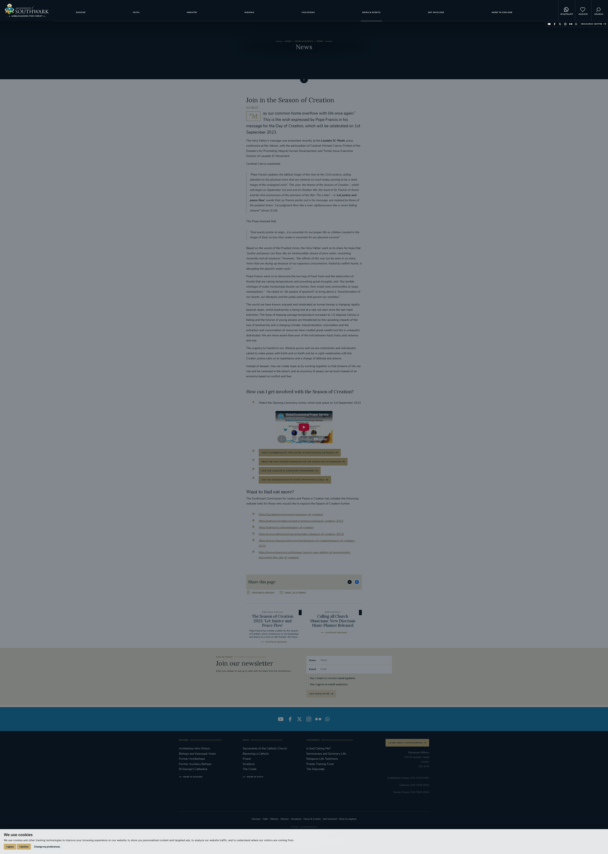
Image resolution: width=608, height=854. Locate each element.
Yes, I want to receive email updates (332, 678)
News (320, 41)
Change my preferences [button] (47, 846)
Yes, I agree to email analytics (329, 684)
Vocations (308, 12)
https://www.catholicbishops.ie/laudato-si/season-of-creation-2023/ (301, 534)
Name (312, 660)
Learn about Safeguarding (405, 742)
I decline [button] (23, 846)
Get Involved (436, 12)
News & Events (371, 12)
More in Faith (255, 777)
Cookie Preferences (308, 826)
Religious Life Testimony (322, 759)
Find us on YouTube (549, 24)
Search (598, 14)
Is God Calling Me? (318, 748)
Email (312, 669)
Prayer (247, 759)
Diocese (81, 12)
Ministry (192, 12)
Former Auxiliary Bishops (195, 764)
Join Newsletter (319, 693)
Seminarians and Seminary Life (326, 754)
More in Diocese (193, 777)
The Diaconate (315, 769)
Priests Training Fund (320, 764)
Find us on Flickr (571, 24)
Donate (583, 14)
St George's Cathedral (193, 769)
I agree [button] (10, 846)
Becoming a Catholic (256, 754)
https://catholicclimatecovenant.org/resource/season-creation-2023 (301, 521)
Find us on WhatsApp (576, 24)
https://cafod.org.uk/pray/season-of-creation (286, 527)
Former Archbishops (192, 759)
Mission (249, 12)
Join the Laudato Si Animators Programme (288, 470)
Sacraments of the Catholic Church (265, 748)
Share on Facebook (357, 582)
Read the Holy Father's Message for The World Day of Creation (301, 461)
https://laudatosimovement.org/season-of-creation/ (291, 514)
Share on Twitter (349, 582)
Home (288, 41)
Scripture (249, 764)
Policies (294, 826)
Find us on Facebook (555, 24)
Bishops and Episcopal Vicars (197, 754)
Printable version (263, 592)
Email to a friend (295, 592)
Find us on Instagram (565, 24)
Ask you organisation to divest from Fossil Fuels (293, 480)
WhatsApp (566, 14)
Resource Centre (591, 24)
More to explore (502, 12)
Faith (136, 12)
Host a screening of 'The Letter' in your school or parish (298, 452)
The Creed (249, 769)
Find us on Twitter (560, 24)
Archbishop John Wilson (194, 748)
